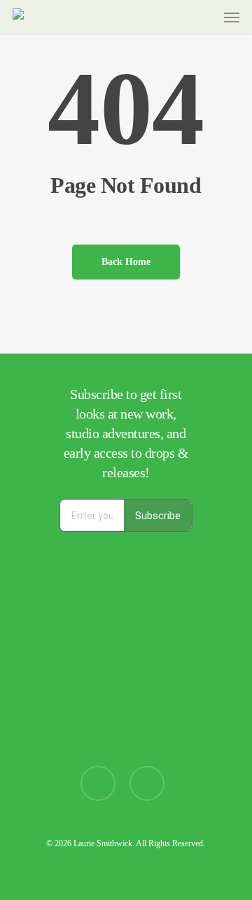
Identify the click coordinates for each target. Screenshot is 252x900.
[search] (177, 16)
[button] (231, 17)
